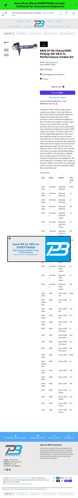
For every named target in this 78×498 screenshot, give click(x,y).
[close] (10, 238)
